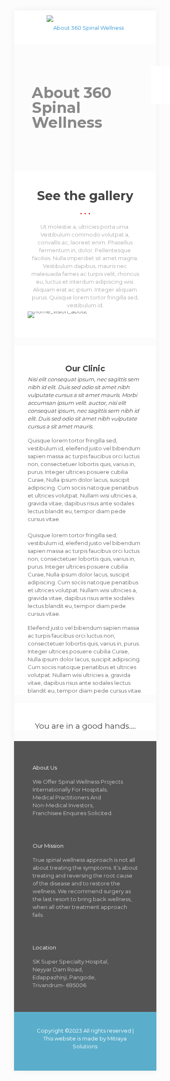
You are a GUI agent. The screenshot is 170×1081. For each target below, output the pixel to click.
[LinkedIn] (96, 1058)
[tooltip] (160, 75)
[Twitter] (74, 1058)
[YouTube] (85, 1058)
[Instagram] (107, 1058)
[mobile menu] (145, 27)
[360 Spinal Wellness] (85, 26)
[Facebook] (63, 1058)
